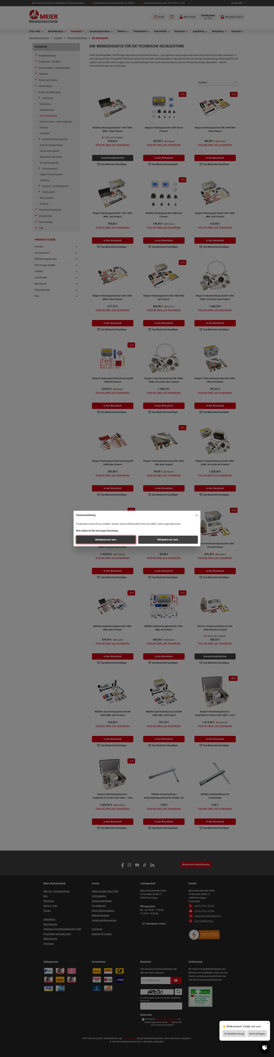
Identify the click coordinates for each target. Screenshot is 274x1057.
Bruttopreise (106, 539)
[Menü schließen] (196, 515)
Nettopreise (168, 539)
